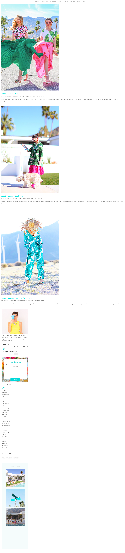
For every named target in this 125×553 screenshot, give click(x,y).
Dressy (26, 96)
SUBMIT (16, 354)
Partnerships (43, 96)
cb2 (3, 396)
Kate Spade (5, 414)
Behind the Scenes (17, 96)
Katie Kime (4, 412)
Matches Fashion (6, 421)
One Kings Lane (6, 432)
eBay (3, 399)
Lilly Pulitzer (5, 416)
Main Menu (37, 198)
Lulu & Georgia (5, 419)
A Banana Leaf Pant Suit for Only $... (17, 298)
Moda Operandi (5, 423)
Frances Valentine (6, 403)
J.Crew (3, 405)
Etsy (3, 401)
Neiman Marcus (6, 425)
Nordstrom (4, 430)
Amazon (4, 390)
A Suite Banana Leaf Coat (12, 196)
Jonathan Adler (5, 410)
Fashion (34, 96)
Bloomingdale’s (5, 394)
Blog (23, 96)
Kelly (4, 96)
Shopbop (4, 441)
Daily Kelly (27, 198)
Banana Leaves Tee (9, 93)
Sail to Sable (5, 436)
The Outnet (5, 445)
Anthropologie (5, 392)
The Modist (5, 443)
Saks (3, 439)
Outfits (38, 96)
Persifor (4, 434)
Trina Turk (4, 448)
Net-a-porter (5, 428)
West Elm (4, 450)
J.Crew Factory (5, 408)
